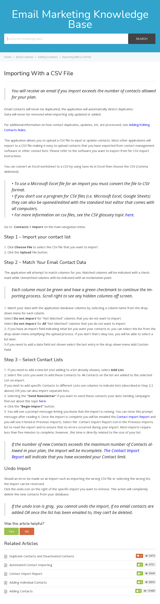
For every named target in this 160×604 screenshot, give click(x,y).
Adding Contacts (21, 591)
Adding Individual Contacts (28, 582)
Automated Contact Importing (30, 565)
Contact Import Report (133, 417)
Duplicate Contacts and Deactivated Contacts (41, 556)
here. (42, 401)
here (129, 215)
